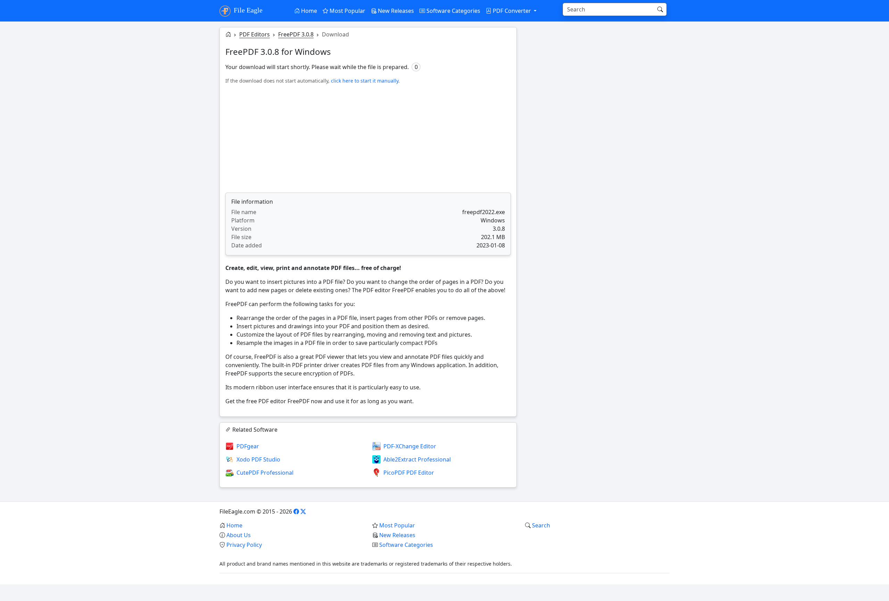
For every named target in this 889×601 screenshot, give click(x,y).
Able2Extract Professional (417, 459)
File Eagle (247, 10)
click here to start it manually (364, 80)
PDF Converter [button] (511, 11)
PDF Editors (254, 34)
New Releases (395, 11)
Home (308, 11)
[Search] (660, 9)
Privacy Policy (244, 545)
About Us (238, 535)
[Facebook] (296, 511)
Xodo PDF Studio (258, 459)
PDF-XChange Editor (409, 446)
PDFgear (247, 446)
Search (541, 525)
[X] (303, 511)
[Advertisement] (368, 138)
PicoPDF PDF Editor (408, 472)
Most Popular (346, 11)
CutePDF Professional (264, 472)
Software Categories (452, 11)
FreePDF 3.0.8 (296, 34)
